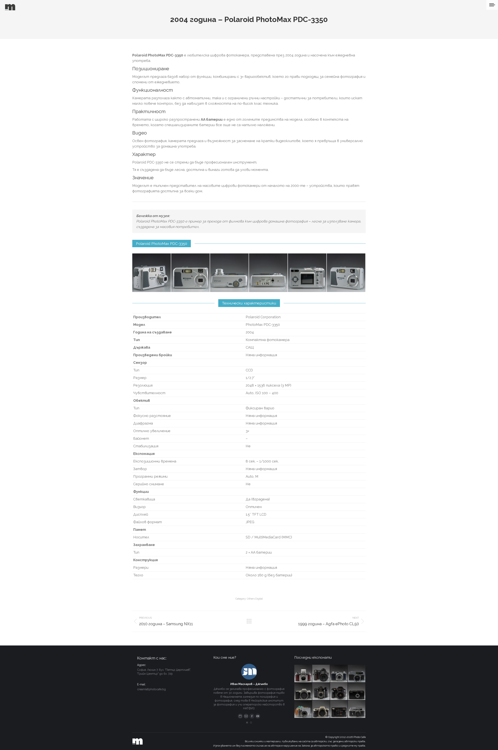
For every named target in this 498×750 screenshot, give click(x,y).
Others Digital (255, 598)
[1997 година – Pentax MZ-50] (303, 692)
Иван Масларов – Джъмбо (249, 684)
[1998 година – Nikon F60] (321, 709)
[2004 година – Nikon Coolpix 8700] (321, 674)
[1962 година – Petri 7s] (357, 674)
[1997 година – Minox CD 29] (357, 692)
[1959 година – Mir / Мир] (357, 709)
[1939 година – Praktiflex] (303, 674)
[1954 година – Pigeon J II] (339, 674)
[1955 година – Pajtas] (321, 692)
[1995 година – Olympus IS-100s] (339, 692)
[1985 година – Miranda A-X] (339, 709)
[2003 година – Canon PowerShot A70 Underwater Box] (303, 709)
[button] (247, 723)
